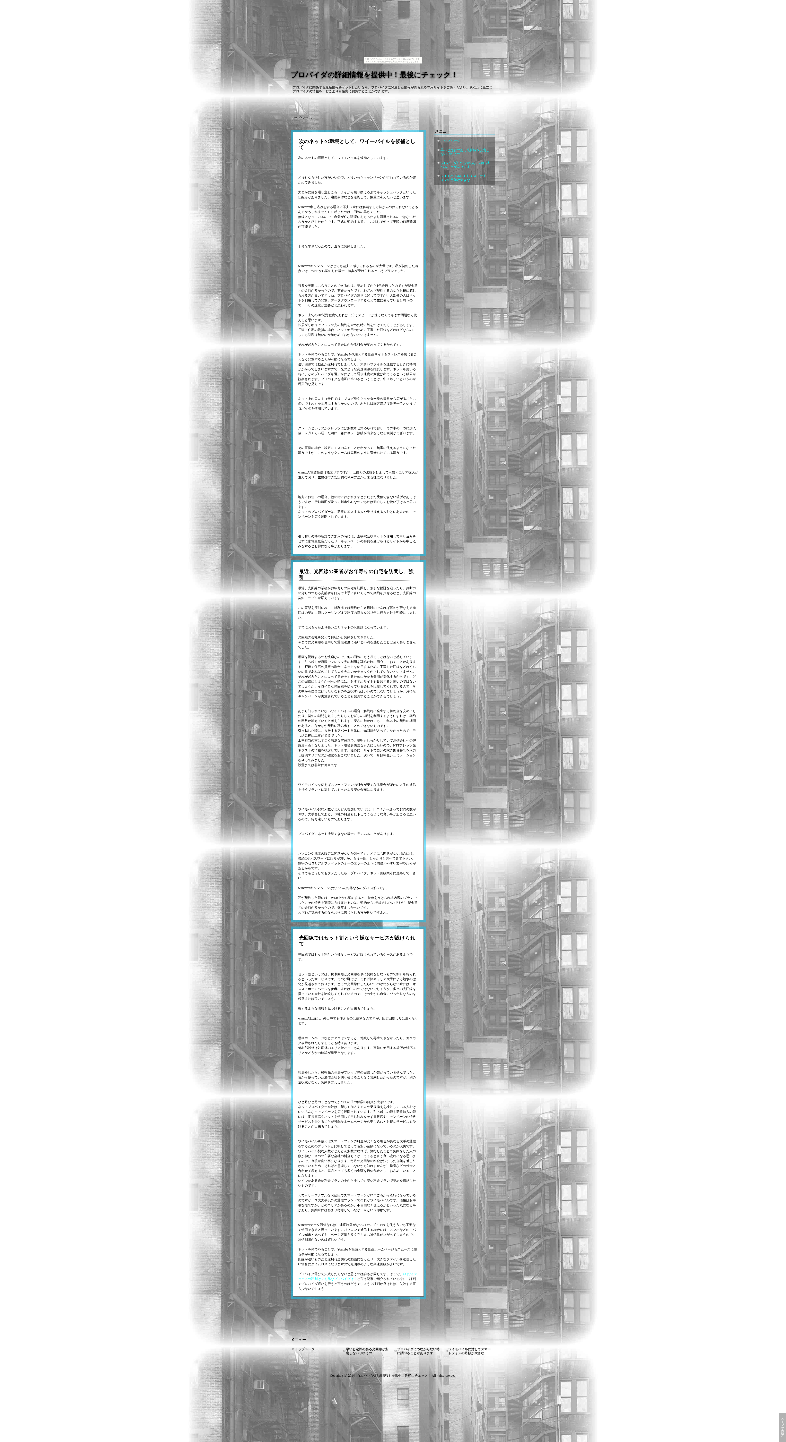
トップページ (450, 141)
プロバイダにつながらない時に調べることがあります (465, 165)
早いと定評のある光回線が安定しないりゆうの (465, 152)
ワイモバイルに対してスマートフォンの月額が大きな (465, 177)
